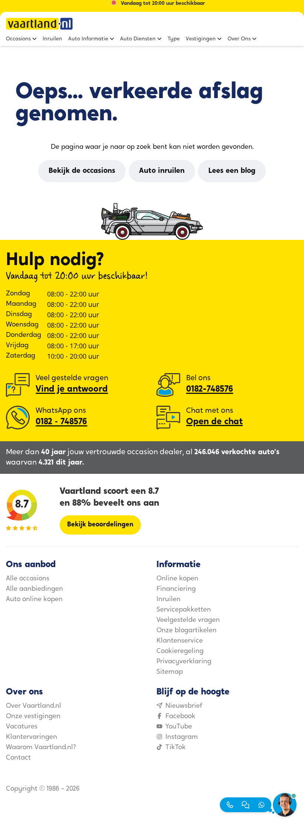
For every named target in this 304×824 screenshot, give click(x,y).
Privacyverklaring (183, 662)
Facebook (180, 716)
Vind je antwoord (72, 389)
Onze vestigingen (33, 716)
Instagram (181, 737)
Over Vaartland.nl (33, 706)
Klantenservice (179, 641)
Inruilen (168, 599)
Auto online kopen (34, 599)
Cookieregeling (180, 651)
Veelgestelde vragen (188, 620)
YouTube (178, 727)
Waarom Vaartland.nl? (41, 747)
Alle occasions (27, 579)
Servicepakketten (183, 610)
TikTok (175, 747)
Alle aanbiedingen (34, 589)
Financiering (176, 589)
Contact (18, 758)
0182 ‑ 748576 (61, 422)
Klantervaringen (31, 737)
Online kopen (177, 579)
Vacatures (21, 727)
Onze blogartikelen (186, 630)
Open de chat (214, 422)
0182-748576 (209, 389)
